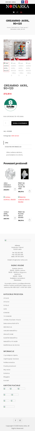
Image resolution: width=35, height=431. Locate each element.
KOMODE (6, 313)
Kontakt (6, 380)
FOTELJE (6, 305)
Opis (6, 143)
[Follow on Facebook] (22, 1)
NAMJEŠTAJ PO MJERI (11, 341)
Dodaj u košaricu (20, 123)
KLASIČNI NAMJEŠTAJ (10, 338)
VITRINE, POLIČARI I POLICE (12, 320)
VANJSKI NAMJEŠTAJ (10, 331)
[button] (28, 42)
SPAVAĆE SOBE (8, 334)
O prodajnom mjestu (11, 355)
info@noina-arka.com (19, 260)
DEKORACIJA (15, 27)
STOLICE (6, 298)
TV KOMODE (7, 316)
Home (9, 27)
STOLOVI (6, 302)
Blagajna (7, 377)
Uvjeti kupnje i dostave (11, 359)
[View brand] (11, 111)
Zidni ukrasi (23, 27)
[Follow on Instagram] (26, 1)
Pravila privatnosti (10, 366)
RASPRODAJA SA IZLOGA (12, 345)
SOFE (5, 309)
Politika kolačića (9, 362)
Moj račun (7, 370)
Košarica (7, 373)
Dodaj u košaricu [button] (15, 189)
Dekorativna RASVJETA (11, 323)
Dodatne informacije (13, 147)
